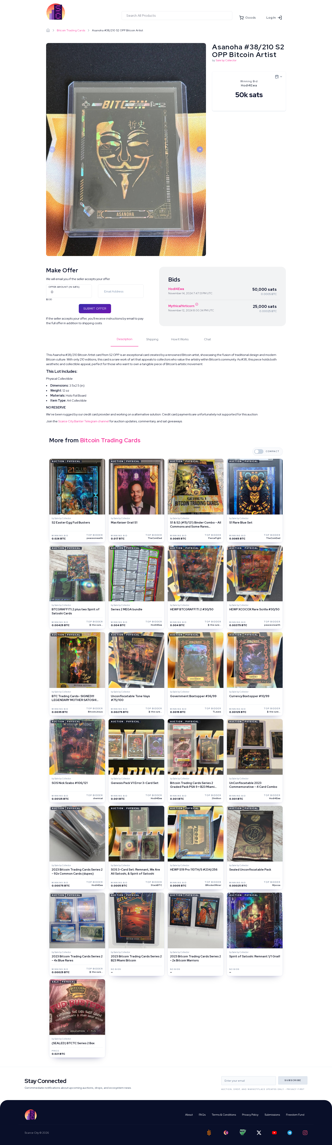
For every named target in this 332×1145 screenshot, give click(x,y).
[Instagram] (305, 1132)
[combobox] (177, 15)
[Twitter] (259, 1132)
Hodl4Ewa (176, 289)
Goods (250, 18)
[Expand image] (126, 149)
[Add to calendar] (278, 76)
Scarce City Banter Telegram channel (83, 421)
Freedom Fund (295, 1114)
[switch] (258, 451)
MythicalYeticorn (181, 306)
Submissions (272, 1114)
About (189, 1114)
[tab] (124, 341)
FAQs (202, 1114)
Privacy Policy (250, 1114)
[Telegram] (289, 1132)
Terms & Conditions (224, 1114)
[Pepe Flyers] (243, 1132)
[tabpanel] (166, 388)
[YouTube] (274, 1132)
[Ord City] (226, 1133)
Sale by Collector (226, 60)
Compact (273, 451)
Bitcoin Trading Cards (71, 30)
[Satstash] (209, 1133)
